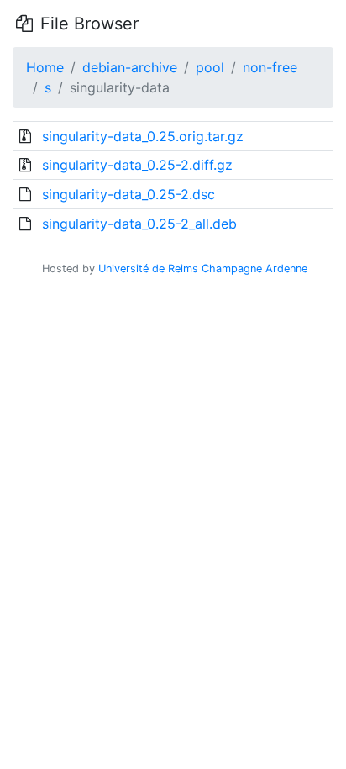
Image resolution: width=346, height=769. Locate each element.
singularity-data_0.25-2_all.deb (139, 223)
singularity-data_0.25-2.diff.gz (137, 164)
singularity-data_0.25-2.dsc (128, 194)
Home (45, 67)
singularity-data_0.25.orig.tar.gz (143, 136)
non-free (270, 67)
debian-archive (129, 67)
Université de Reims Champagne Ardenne (202, 268)
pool (210, 67)
